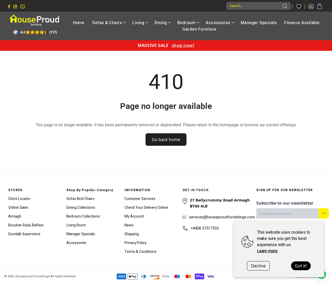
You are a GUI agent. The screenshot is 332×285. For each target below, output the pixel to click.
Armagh (14, 216)
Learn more (267, 251)
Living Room (76, 225)
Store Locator (19, 198)
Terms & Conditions (140, 251)
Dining (161, 23)
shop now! (183, 45)
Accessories (218, 23)
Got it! (301, 266)
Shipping (132, 234)
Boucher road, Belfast (26, 225)
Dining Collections (80, 207)
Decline (258, 266)
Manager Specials (259, 23)
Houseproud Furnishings (32, 276)
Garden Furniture (199, 29)
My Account (134, 216)
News (129, 225)
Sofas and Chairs (80, 198)
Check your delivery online (146, 207)
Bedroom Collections (83, 216)
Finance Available (302, 23)
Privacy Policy (136, 243)
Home (79, 23)
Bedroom (186, 23)
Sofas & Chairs (107, 23)
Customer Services (140, 198)
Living (138, 23)
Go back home (166, 139)
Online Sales (18, 207)
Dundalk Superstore (24, 234)
